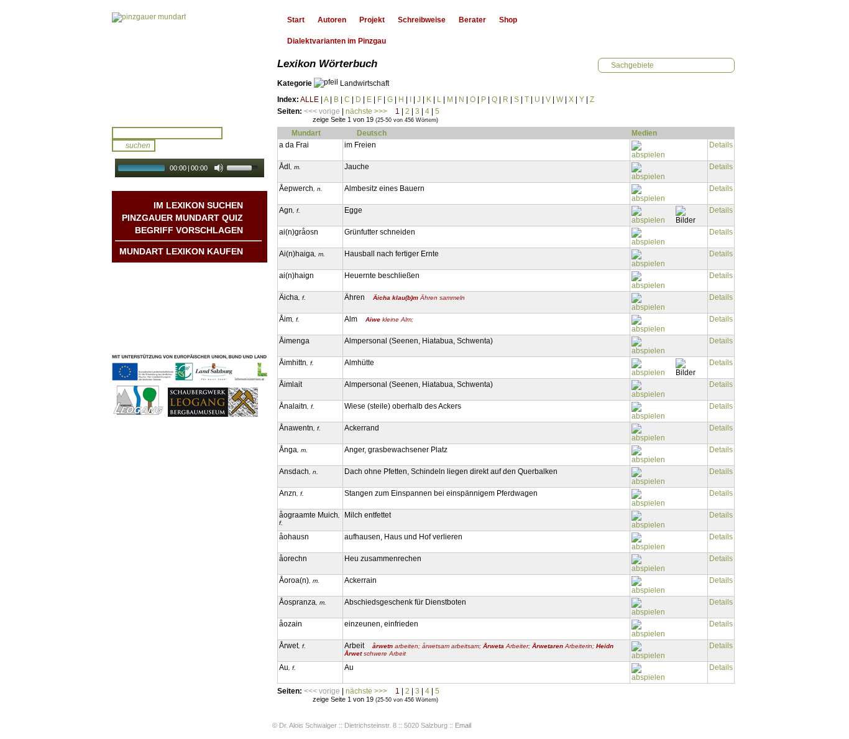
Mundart (306, 133)
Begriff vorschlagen (189, 230)
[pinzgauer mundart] (149, 16)
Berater (472, 20)
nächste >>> (366, 111)
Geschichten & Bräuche (200, 287)
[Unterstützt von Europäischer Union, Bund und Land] (189, 382)
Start (296, 20)
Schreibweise (422, 20)
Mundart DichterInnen (205, 275)
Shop (508, 20)
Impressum (223, 324)
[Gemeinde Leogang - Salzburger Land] (139, 415)
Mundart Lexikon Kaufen (181, 251)
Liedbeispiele (219, 299)
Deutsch (372, 133)
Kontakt (229, 312)
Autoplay (198, 181)
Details (721, 145)
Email (463, 725)
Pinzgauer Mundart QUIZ (182, 218)
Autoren (332, 20)
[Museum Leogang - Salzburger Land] (213, 415)
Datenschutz (220, 337)
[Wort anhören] (652, 150)
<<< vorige (322, 111)
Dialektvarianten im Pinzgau (336, 41)
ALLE (309, 99)
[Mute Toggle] (219, 168)
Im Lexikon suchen (198, 205)
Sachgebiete (632, 65)
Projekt (372, 20)
